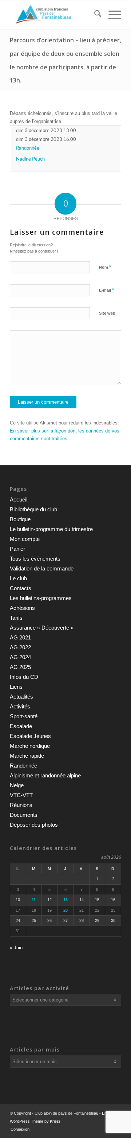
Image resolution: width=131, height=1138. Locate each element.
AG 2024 (20, 657)
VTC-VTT (21, 795)
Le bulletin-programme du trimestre (51, 529)
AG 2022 (20, 647)
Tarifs (16, 618)
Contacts (20, 588)
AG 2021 (20, 637)
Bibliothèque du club (33, 509)
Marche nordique (30, 746)
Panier (17, 549)
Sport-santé (23, 716)
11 (34, 899)
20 (65, 910)
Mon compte (25, 539)
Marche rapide (27, 756)
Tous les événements (35, 558)
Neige (17, 785)
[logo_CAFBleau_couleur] (54, 15)
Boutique (20, 519)
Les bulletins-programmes (41, 598)
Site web (107, 313)
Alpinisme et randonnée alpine (45, 775)
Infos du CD (24, 677)
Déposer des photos (34, 825)
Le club (18, 578)
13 (65, 899)
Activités (20, 706)
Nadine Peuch (30, 159)
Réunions (21, 805)
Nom (105, 267)
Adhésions (22, 608)
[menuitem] (94, 15)
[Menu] (111, 15)
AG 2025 (20, 667)
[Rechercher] (94, 15)
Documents (23, 815)
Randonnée (27, 148)
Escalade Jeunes (30, 736)
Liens (16, 687)
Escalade (21, 726)
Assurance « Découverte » (42, 627)
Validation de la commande (42, 568)
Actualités (21, 696)
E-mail (106, 290)
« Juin (16, 947)
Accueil (18, 499)
